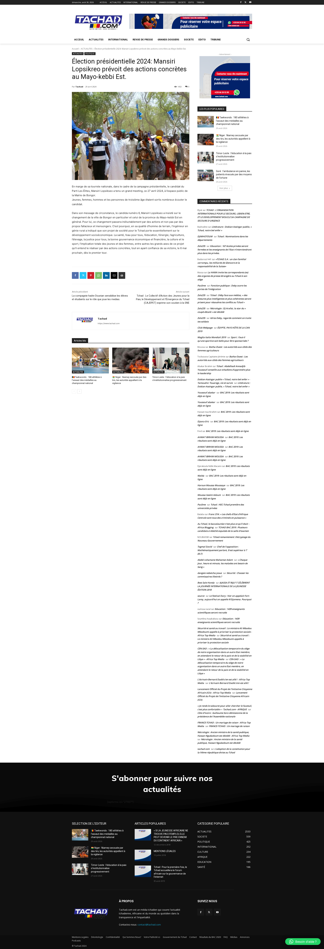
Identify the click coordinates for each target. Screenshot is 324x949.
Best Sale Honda (205, 582)
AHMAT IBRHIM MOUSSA (210, 437)
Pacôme (201, 285)
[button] (248, 39)
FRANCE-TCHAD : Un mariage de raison (229, 726)
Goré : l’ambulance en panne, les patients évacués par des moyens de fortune (234, 174)
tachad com (203, 748)
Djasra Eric (203, 421)
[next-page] (79, 391)
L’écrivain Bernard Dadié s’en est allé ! (229, 683)
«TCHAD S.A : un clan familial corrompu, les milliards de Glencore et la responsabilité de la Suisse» (221, 263)
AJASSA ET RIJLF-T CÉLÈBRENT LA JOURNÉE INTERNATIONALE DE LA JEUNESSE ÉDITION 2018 (223, 586)
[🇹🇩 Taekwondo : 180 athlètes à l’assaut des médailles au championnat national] (90, 360)
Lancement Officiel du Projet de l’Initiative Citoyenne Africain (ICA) (223, 696)
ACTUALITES (86, 48)
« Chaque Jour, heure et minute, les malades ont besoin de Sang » (222, 563)
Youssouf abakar (206, 392)
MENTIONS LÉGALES (165, 851)
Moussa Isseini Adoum (209, 494)
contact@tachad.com (149, 924)
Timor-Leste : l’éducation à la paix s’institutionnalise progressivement (233, 156)
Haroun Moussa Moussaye (211, 485)
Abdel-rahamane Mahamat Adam (215, 559)
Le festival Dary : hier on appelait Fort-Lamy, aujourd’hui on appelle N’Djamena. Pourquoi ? (224, 599)
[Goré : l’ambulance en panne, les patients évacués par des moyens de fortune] (205, 175)
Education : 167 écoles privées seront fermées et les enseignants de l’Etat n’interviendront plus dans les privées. (224, 250)
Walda (200, 475)
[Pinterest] (90, 275)
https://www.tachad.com (109, 323)
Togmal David (204, 546)
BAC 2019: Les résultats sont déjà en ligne (227, 431)
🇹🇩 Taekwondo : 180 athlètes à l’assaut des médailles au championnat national (87, 380)
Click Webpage (204, 327)
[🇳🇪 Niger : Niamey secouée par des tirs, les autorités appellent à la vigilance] (130, 360)
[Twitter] (245, 2)
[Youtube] (250, 2)
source (200, 595)
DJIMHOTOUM (204, 236)
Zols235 (201, 246)
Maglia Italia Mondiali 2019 (211, 337)
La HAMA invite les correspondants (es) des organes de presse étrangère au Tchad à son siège (222, 276)
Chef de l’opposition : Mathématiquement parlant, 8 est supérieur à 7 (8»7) (222, 550)
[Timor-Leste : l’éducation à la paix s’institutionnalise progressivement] (170, 360)
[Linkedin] (106, 275)
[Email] (114, 275)
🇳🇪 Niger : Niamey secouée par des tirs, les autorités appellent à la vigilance (129, 380)
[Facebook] (241, 2)
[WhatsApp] (98, 275)
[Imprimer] (121, 275)
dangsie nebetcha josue (209, 573)
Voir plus (223, 188)
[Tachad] (85, 321)
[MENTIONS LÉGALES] (143, 855)
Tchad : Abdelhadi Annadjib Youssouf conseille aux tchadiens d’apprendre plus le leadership (223, 370)
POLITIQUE (89, 53)
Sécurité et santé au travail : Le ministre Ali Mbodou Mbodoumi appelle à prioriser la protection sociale (223, 639)
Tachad (79, 86)
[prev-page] (74, 391)
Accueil (75, 48)
